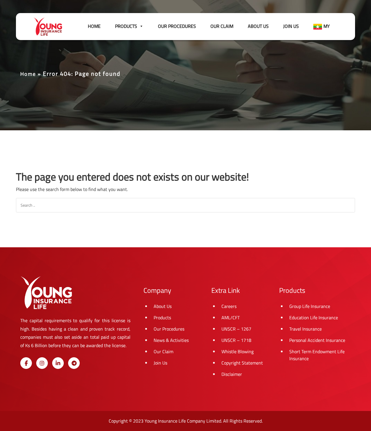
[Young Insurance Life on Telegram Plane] (74, 363)
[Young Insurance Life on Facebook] (26, 363)
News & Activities (171, 340)
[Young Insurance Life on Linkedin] (58, 363)
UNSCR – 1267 (236, 328)
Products (162, 317)
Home (94, 26)
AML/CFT (230, 317)
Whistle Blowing (237, 351)
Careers (229, 306)
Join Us (291, 26)
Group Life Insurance (309, 306)
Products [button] (126, 26)
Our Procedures (177, 26)
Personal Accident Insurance (317, 340)
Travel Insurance (305, 328)
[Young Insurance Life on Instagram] (42, 363)
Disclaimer (231, 374)
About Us (258, 26)
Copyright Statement (242, 362)
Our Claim (221, 26)
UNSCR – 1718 (236, 340)
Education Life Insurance (313, 317)
